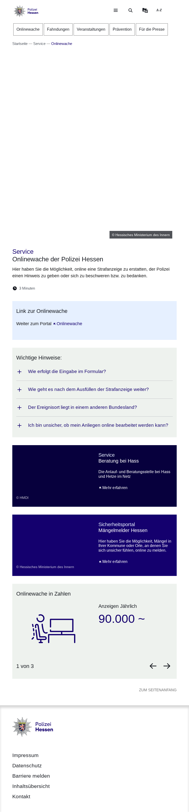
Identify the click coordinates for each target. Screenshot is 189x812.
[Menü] (116, 10)
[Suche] (130, 10)
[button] (153, 666)
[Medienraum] (145, 10)
